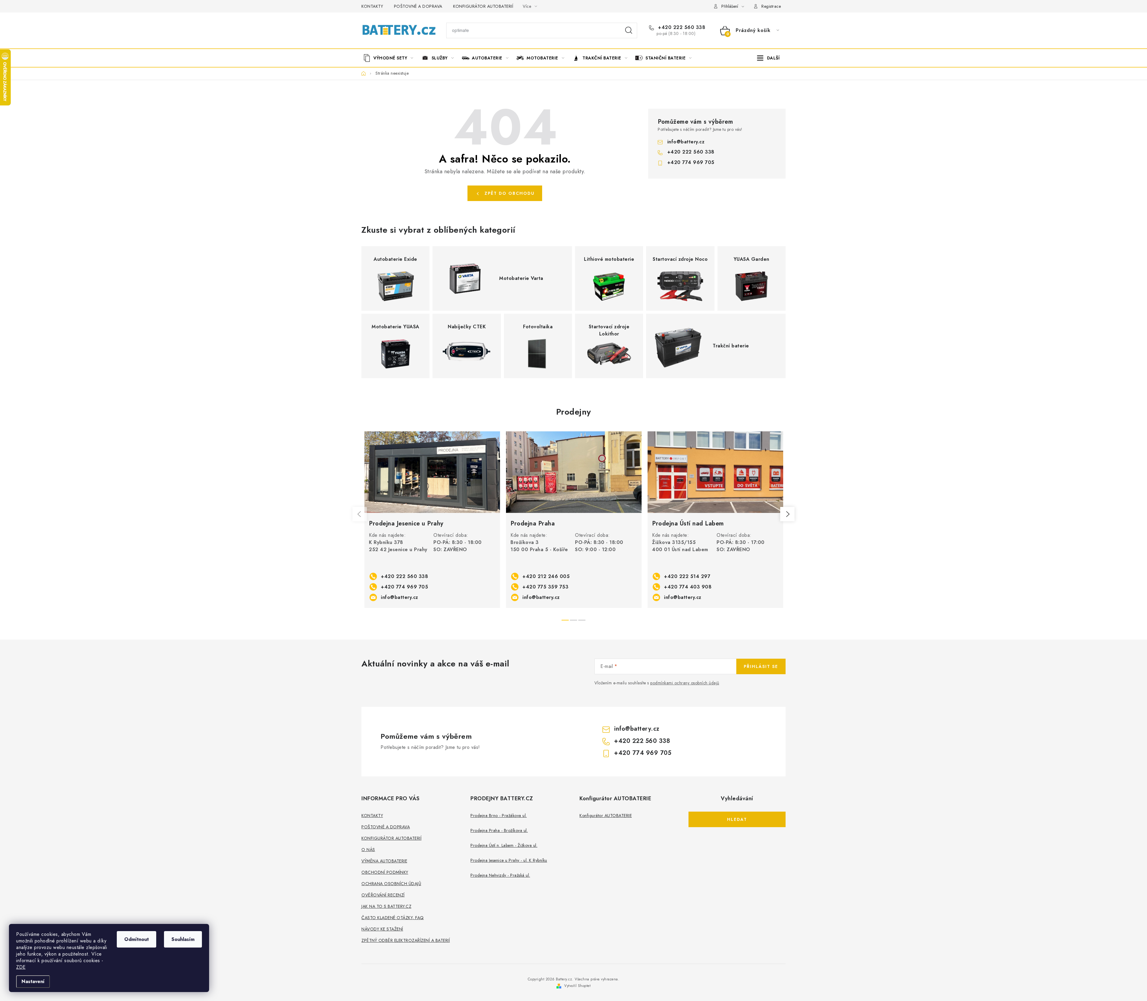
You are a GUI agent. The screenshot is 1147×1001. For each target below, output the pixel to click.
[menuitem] (390, 58)
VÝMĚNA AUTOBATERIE (384, 861)
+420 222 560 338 (681, 27)
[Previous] (359, 514)
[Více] (768, 58)
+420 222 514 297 (687, 576)
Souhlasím (182, 939)
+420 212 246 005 (546, 576)
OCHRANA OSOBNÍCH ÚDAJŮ (391, 884)
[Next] (787, 514)
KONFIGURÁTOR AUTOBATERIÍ (483, 6)
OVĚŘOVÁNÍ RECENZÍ (383, 895)
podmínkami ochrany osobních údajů (684, 683)
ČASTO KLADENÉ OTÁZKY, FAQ (392, 918)
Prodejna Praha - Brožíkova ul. (499, 830)
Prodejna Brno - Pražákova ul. (498, 815)
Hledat (628, 30)
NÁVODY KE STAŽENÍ (382, 929)
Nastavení (33, 981)
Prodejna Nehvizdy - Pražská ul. (500, 875)
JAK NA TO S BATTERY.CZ (386, 906)
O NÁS (368, 850)
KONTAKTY (372, 6)
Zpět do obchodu (509, 193)
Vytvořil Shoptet (577, 985)
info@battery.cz (686, 141)
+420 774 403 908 (687, 586)
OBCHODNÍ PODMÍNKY (384, 872)
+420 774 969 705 (690, 162)
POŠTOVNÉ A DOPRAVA (418, 6)
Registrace (771, 6)
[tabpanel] (432, 519)
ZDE (21, 967)
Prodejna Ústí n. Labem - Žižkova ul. (503, 845)
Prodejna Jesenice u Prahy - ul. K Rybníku (508, 860)
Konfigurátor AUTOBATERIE (605, 815)
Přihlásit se (761, 666)
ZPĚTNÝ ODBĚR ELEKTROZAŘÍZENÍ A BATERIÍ (405, 940)
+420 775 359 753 (545, 586)
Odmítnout (136, 939)
